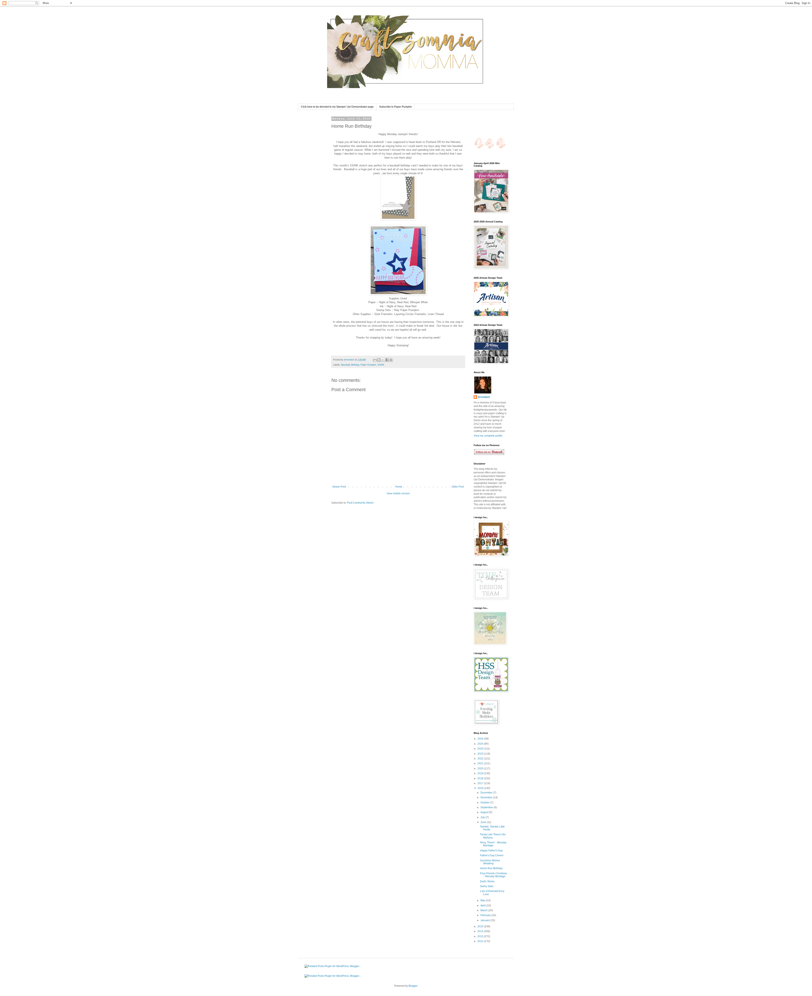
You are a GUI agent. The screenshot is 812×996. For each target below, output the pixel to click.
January (485, 920)
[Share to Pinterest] (391, 360)
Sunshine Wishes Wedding (490, 862)
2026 (480, 738)
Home (398, 486)
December (486, 792)
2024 (480, 748)
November (486, 797)
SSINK (380, 364)
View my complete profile (488, 435)
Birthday (355, 364)
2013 (480, 936)
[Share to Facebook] (387, 360)
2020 (480, 768)
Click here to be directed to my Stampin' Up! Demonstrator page (337, 106)
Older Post (458, 486)
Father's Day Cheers (491, 855)
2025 (480, 743)
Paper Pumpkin (368, 364)
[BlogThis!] (379, 360)
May (483, 900)
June (483, 822)
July (483, 817)
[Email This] (375, 360)
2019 (480, 773)
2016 (480, 788)
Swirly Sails (486, 886)
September (487, 807)
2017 (480, 783)
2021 (480, 763)
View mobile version (398, 493)
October (485, 802)
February (485, 915)
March (484, 910)
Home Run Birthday (491, 868)
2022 (480, 758)
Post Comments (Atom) (360, 502)
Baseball (345, 364)
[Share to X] (383, 360)
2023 (480, 753)
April (483, 905)
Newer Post (339, 486)
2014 (480, 931)
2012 (480, 941)
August (484, 812)
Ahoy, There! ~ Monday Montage (493, 844)
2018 (480, 778)
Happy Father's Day (491, 850)
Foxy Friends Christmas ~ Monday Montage (493, 875)
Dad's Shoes (487, 881)
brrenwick (484, 397)
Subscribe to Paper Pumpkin (395, 106)
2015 (480, 926)
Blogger (413, 985)
